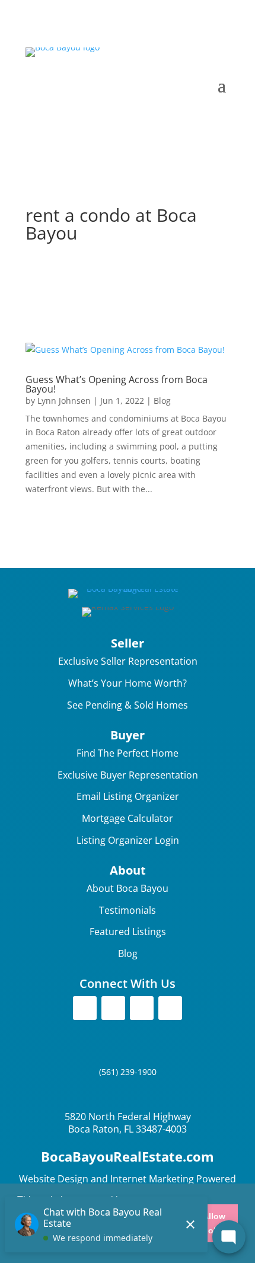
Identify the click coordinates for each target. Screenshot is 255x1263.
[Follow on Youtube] (170, 1008)
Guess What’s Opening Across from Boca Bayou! (117, 384)
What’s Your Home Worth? (127, 683)
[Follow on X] (113, 1008)
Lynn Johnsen (64, 400)
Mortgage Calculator (127, 818)
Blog (162, 400)
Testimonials (127, 910)
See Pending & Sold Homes (127, 705)
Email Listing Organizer (127, 796)
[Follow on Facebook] (85, 1008)
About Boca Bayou (127, 888)
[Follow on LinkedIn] (142, 1008)
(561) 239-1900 (128, 1071)
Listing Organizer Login (127, 840)
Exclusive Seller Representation (127, 661)
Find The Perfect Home (127, 753)
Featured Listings (128, 931)
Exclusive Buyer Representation (128, 775)
